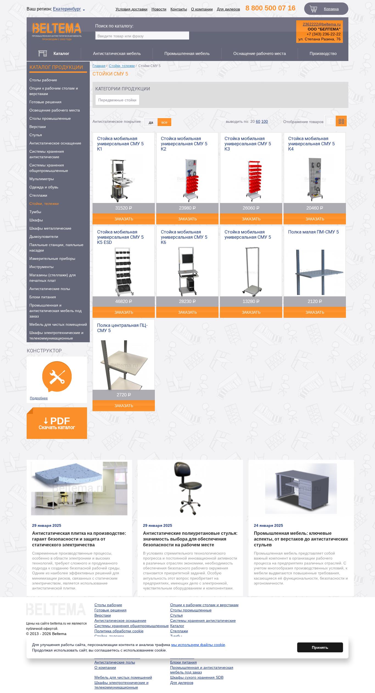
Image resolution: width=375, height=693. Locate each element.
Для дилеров (228, 9)
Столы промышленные (50, 118)
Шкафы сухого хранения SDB (196, 677)
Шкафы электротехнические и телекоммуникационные (56, 335)
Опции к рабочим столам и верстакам (53, 91)
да (151, 122)
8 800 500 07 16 (270, 8)
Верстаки (37, 126)
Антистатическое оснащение (55, 143)
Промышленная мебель (187, 53)
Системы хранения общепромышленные (48, 168)
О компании (202, 9)
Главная (99, 66)
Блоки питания (42, 297)
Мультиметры (41, 179)
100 (264, 121)
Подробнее (39, 398)
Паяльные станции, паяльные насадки (56, 247)
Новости (159, 9)
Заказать (123, 219)
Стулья (35, 135)
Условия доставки (131, 9)
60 (258, 121)
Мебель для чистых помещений (58, 324)
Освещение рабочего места (54, 110)
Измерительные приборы (52, 258)
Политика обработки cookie (119, 631)
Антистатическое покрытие (117, 121)
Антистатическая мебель (117, 53)
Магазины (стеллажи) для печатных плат (52, 278)
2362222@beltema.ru (322, 24)
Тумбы (35, 212)
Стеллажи (38, 195)
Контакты (178, 9)
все (164, 122)
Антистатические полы (49, 288)
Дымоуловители (43, 236)
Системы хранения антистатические (46, 154)
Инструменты (41, 267)
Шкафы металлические (50, 228)
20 (252, 121)
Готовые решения (45, 102)
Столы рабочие (43, 80)
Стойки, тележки (44, 203)
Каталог (177, 626)
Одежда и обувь (43, 187)
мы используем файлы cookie (198, 644)
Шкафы (36, 220)
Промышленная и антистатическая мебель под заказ (55, 310)
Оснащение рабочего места (259, 53)
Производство (323, 53)
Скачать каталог (57, 422)
